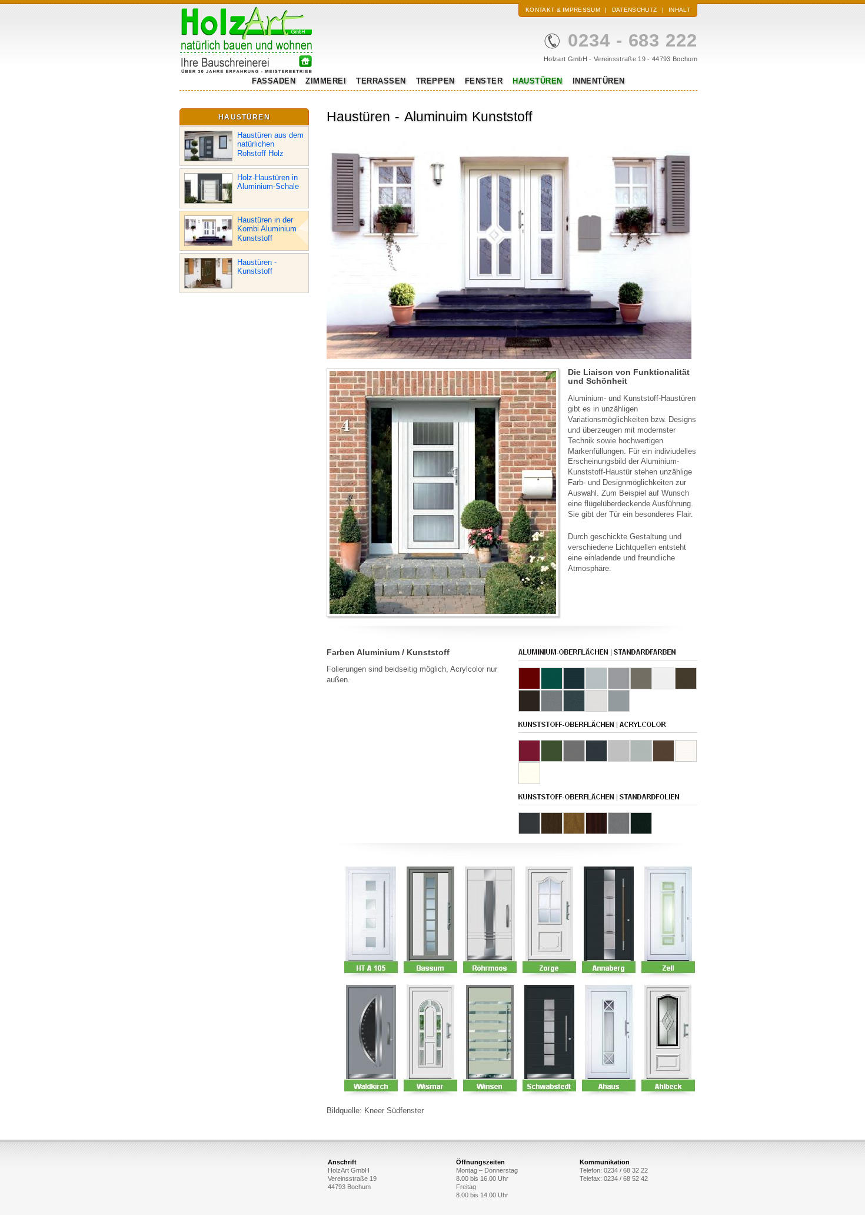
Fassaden (273, 81)
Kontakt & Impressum (562, 9)
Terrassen (381, 81)
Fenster (484, 81)
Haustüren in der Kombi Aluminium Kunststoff (267, 229)
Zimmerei (325, 81)
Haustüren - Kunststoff (257, 266)
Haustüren (538, 81)
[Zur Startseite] (246, 71)
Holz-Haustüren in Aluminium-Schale (268, 182)
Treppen (435, 81)
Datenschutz (634, 9)
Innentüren (599, 81)
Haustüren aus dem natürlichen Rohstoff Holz (270, 144)
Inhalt (679, 9)
